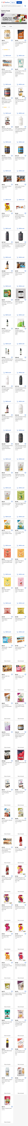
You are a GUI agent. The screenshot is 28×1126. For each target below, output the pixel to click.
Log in (19, 2)
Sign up (13, 2)
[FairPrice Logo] (6, 2)
